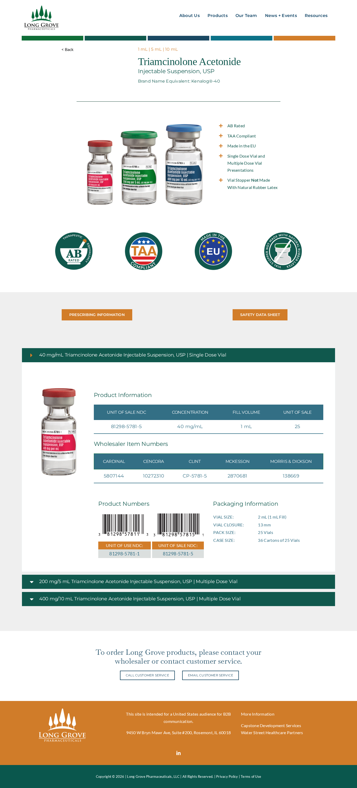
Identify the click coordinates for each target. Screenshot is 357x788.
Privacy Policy (227, 776)
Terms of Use (251, 776)
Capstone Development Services (271, 725)
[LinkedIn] (178, 753)
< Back (67, 49)
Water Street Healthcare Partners (272, 732)
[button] (178, 355)
